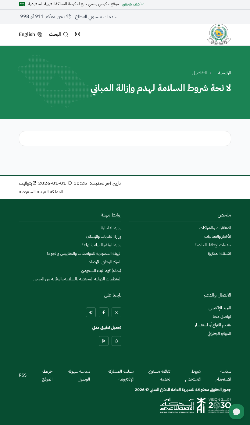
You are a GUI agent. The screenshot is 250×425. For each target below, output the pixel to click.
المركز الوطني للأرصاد (105, 262)
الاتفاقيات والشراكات (215, 228)
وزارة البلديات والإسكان (103, 237)
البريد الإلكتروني (220, 308)
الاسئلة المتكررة (219, 254)
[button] (133, 4)
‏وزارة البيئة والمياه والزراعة (101, 245)
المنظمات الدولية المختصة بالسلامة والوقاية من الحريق (77, 279)
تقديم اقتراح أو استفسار (213, 325)
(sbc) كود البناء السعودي (101, 271)
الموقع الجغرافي (219, 334)
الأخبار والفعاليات (217, 237)
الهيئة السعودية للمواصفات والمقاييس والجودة (84, 254)
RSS (23, 375)
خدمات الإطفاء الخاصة (213, 245)
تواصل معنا (222, 317)
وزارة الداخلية (111, 228)
